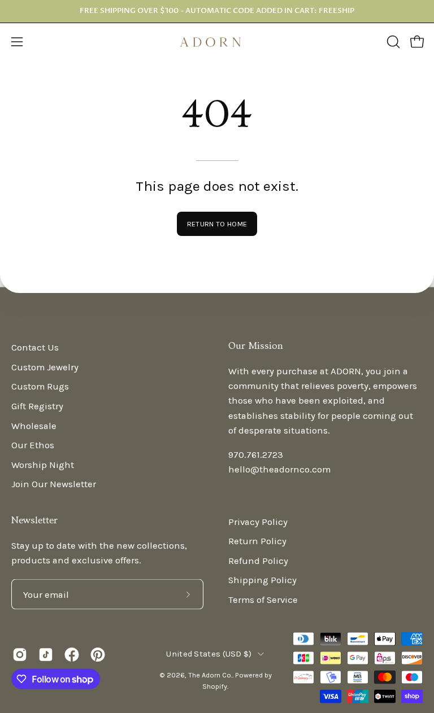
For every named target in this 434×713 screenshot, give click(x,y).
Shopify (214, 685)
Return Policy (257, 541)
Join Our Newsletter (53, 484)
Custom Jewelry (45, 366)
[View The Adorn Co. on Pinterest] (97, 654)
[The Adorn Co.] (217, 42)
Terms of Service (263, 599)
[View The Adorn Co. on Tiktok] (45, 654)
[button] (392, 42)
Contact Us (35, 347)
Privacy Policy (258, 521)
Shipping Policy (262, 580)
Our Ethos (32, 445)
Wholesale (34, 425)
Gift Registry (37, 405)
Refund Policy (258, 560)
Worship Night (42, 464)
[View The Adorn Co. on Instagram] (19, 654)
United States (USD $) (208, 653)
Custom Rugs (40, 386)
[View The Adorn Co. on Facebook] (71, 654)
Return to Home (217, 224)
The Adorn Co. (210, 675)
